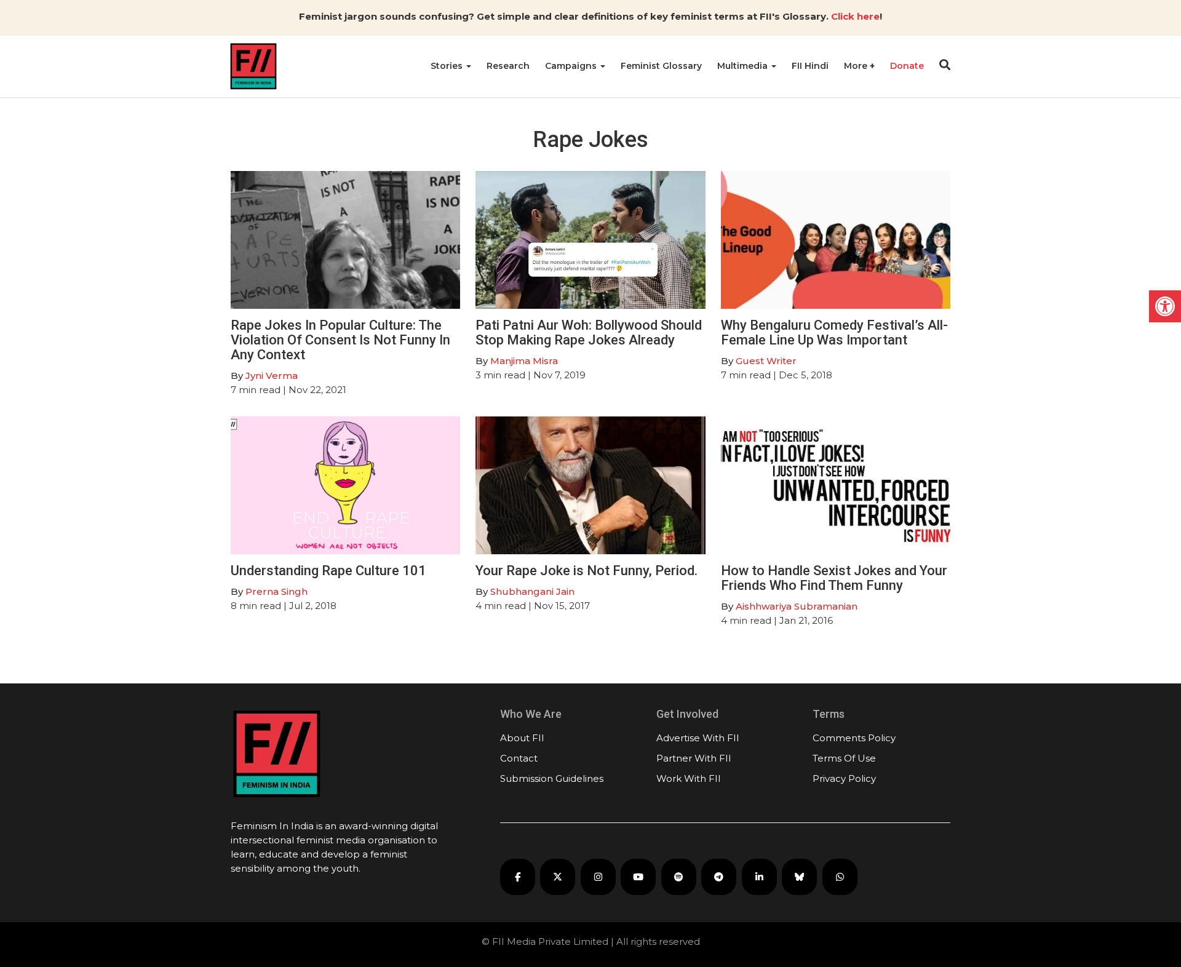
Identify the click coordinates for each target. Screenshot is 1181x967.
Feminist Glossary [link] (661, 65)
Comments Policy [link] (854, 738)
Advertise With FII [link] (697, 738)
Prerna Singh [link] (276, 591)
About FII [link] (522, 738)
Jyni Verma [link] (271, 375)
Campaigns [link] (572, 65)
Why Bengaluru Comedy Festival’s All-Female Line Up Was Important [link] (834, 332)
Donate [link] (907, 65)
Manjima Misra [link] (524, 361)
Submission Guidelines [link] (551, 778)
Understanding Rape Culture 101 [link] (328, 570)
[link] (1165, 306)
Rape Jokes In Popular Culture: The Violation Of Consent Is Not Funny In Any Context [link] (340, 339)
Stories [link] (448, 65)
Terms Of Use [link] (844, 758)
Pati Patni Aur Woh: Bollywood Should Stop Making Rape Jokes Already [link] (588, 332)
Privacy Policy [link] (844, 778)
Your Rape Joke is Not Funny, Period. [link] (586, 570)
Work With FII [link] (688, 778)
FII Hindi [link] (810, 65)
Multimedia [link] (743, 65)
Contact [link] (519, 758)
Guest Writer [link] (766, 361)
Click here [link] (855, 16)
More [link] (857, 65)
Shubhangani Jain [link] (532, 591)
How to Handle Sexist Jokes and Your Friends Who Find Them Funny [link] (834, 578)
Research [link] (508, 65)
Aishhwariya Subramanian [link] (796, 606)
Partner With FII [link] (693, 758)
